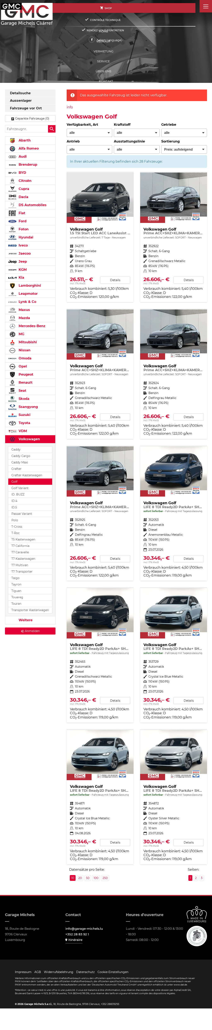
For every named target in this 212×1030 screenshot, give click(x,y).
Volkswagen (29, 439)
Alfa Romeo (28, 148)
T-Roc (15, 533)
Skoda (23, 399)
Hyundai (25, 237)
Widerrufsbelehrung (58, 972)
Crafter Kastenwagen (26, 475)
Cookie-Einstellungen (113, 972)
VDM (22, 431)
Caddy (15, 449)
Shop (108, 8)
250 (105, 878)
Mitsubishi (27, 342)
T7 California (20, 546)
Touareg (17, 597)
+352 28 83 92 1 (77, 934)
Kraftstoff (122, 125)
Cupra (23, 189)
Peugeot (25, 374)
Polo (14, 520)
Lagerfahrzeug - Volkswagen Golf (100, 237)
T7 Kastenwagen (23, 559)
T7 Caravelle (20, 552)
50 (87, 878)
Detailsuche (20, 93)
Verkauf (103, 41)
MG (21, 334)
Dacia (23, 197)
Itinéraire (75, 940)
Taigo (15, 578)
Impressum (23, 972)
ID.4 (14, 501)
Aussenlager (21, 101)
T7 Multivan (19, 565)
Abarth (24, 140)
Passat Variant (21, 514)
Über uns (103, 71)
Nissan (24, 350)
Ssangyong (28, 407)
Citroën (24, 181)
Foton (23, 229)
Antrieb (73, 141)
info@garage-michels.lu (84, 929)
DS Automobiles (32, 205)
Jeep (22, 262)
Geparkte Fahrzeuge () (32, 118)
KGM (22, 270)
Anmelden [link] (32, 631)
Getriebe (168, 125)
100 (96, 878)
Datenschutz (85, 972)
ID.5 (14, 507)
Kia (21, 277)
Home (103, 31)
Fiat (21, 213)
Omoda (24, 358)
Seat (22, 391)
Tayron (16, 584)
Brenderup (27, 165)
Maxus (24, 310)
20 (80, 878)
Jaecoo (24, 253)
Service (103, 61)
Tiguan (16, 591)
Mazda (24, 318)
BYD (22, 173)
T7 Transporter (22, 571)
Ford (22, 221)
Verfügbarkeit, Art (82, 125)
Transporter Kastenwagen (30, 610)
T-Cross (16, 526)
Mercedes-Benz (31, 326)
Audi (22, 156)
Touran (16, 604)
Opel (22, 366)
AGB (37, 972)
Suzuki (24, 415)
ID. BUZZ (17, 494)
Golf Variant (20, 488)
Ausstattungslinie (129, 141)
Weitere (25, 620)
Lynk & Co (27, 302)
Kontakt (106, 81)
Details (115, 280)
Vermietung (103, 51)
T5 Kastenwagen (23, 539)
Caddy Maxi (19, 462)
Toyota (24, 423)
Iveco (23, 245)
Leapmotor (28, 294)
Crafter (16, 469)
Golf (14, 482)
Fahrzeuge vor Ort (26, 108)
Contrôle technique (105, 20)
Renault (25, 382)
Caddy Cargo (20, 456)
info (70, 107)
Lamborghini (29, 286)
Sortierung (170, 141)
